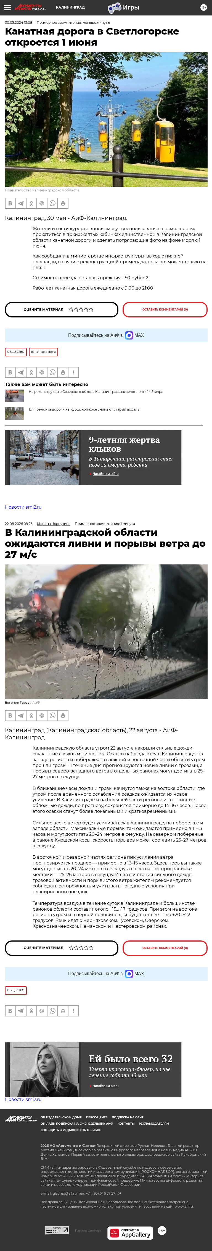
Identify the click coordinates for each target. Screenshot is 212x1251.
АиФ (36, 702)
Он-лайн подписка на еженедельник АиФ (77, 1124)
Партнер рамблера (88, 1230)
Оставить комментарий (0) (165, 309)
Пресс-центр (96, 1117)
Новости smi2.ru (23, 507)
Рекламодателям (154, 1124)
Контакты (126, 1124)
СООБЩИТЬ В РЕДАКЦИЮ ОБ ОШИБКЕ (71, 1130)
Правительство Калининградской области (42, 190)
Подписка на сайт (127, 1117)
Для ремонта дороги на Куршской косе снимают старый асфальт (85, 409)
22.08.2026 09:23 (19, 524)
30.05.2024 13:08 (18, 22)
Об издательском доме (61, 1117)
